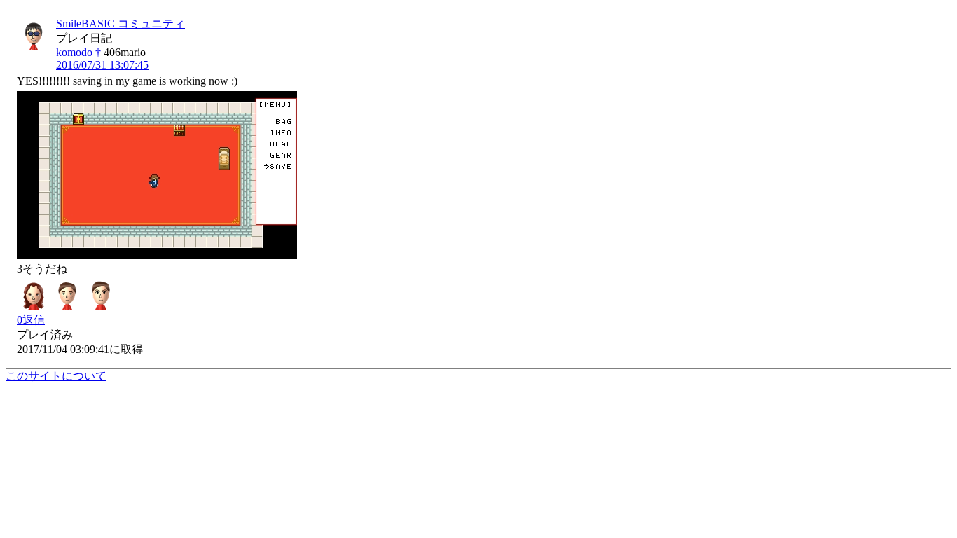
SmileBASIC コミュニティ (120, 23)
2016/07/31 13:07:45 (102, 65)
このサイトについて (56, 376)
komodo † (78, 52)
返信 (31, 320)
